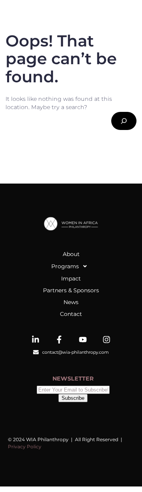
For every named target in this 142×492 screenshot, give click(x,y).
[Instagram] (106, 339)
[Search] (123, 121)
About (71, 254)
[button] (71, 266)
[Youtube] (83, 339)
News (71, 302)
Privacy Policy (24, 446)
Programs (65, 266)
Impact (71, 278)
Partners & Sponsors (71, 290)
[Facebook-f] (59, 339)
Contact (71, 313)
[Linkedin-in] (35, 339)
